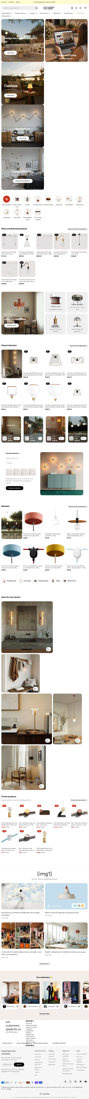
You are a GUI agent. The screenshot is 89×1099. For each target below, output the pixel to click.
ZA (75, 1097)
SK (62, 1097)
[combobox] (20, 8)
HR (41, 1097)
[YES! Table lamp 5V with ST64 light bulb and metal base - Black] (62, 812)
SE (64, 1097)
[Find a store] (72, 8)
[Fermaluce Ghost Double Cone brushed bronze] (62, 241)
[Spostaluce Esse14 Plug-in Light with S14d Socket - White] (9, 472)
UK (69, 1097)
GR (38, 1097)
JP (51, 1097)
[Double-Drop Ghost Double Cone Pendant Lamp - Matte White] (44, 241)
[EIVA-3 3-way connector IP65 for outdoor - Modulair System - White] (77, 552)
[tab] (12, 458)
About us (4, 2)
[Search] (36, 8)
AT (16, 1097)
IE (46, 1097)
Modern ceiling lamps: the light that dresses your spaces (65, 952)
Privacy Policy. (16, 1071)
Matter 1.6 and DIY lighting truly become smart (62, 913)
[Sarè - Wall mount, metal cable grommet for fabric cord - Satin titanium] (27, 837)
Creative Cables (10, 1087)
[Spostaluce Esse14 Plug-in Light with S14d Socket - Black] (17, 472)
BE (19, 1097)
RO (59, 1097)
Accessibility (46, 1094)
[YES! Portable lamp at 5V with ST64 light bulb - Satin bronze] (44, 837)
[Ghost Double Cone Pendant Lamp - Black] (79, 241)
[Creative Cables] (11, 364)
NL (53, 1097)
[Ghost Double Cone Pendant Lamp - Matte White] (9, 269)
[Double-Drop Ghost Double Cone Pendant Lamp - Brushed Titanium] (9, 241)
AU (13, 1097)
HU (43, 1097)
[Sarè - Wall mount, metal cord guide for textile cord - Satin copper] (79, 812)
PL (56, 1097)
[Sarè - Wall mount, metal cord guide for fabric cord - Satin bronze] (27, 812)
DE (27, 1097)
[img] (31, 1021)
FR (35, 1097)
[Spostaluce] (61, 473)
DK (30, 1097)
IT (48, 1097)
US (72, 1097)
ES (32, 1097)
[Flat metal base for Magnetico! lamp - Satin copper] (44, 812)
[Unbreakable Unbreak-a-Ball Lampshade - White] (55, 520)
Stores (18, 2)
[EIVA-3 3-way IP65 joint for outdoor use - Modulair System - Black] (33, 552)
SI (67, 1097)
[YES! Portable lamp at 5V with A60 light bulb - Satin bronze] (9, 812)
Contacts (11, 2)
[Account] (76, 8)
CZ (24, 1097)
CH (21, 1097)
